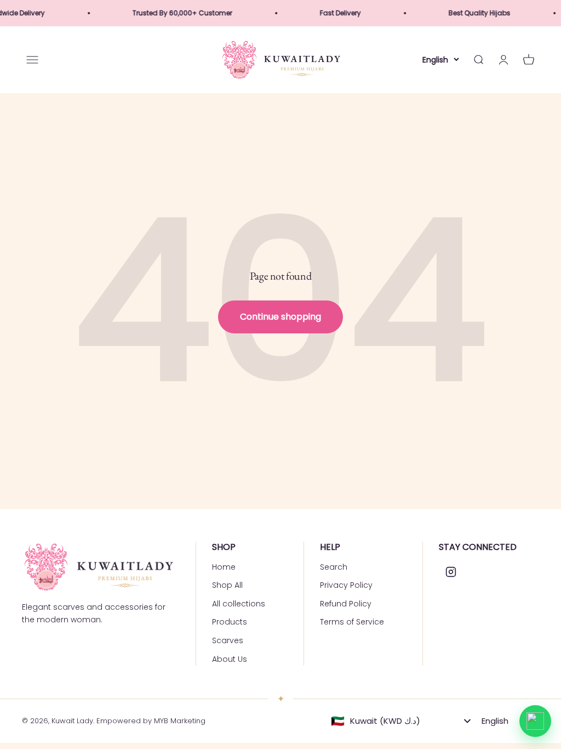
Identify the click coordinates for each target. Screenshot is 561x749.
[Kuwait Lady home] (98, 567)
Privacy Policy (346, 585)
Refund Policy (345, 603)
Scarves (227, 640)
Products (229, 621)
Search (333, 566)
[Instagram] (451, 572)
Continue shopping (280, 316)
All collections (238, 603)
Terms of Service (352, 621)
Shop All (227, 585)
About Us (229, 659)
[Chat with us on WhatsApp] (535, 721)
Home (224, 566)
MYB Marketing (179, 721)
